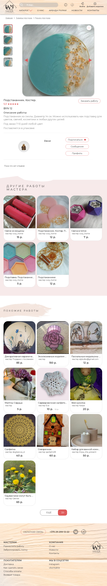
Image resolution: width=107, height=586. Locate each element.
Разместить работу (14, 546)
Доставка (9, 564)
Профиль (77, 153)
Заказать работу (89, 101)
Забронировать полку (16, 550)
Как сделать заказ (13, 568)
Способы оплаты (13, 571)
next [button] (90, 60)
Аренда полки (58, 10)
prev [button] (26, 60)
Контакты (93, 10)
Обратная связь (33, 532)
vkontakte (54, 568)
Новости (77, 10)
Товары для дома (24, 18)
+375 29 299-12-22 (59, 532)
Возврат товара (12, 575)
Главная (9, 18)
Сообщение (77, 146)
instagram (54, 564)
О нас (40, 10)
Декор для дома (42, 18)
